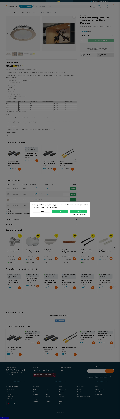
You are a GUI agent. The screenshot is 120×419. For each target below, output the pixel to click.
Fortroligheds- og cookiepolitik (80, 214)
